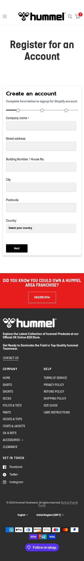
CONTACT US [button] (11, 358)
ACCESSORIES (11, 440)
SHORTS (8, 391)
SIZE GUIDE (51, 405)
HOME (6, 378)
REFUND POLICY (54, 391)
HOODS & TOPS (12, 419)
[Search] (69, 16)
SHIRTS (7, 385)
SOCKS (7, 398)
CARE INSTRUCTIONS (57, 412)
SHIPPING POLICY (55, 398)
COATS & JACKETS (14, 426)
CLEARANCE (10, 447)
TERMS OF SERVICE (55, 378)
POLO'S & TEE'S (12, 405)
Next (16, 248)
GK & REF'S (9, 433)
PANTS (7, 412)
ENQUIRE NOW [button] (42, 297)
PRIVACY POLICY (54, 385)
